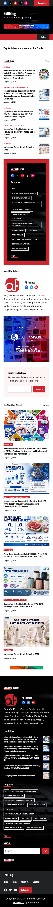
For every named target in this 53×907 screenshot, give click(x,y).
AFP (13, 189)
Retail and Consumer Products (14, 126)
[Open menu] (5, 37)
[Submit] (45, 851)
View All (46, 61)
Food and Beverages (20, 214)
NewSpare (18, 902)
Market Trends (18, 230)
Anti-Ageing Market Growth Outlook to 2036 (19, 148)
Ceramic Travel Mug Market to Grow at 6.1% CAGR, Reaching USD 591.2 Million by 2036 (19, 132)
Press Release (17, 235)
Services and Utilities (21, 244)
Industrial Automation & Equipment (22, 224)
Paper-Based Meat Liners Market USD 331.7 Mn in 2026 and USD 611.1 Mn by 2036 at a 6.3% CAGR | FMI (18, 114)
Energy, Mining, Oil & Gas (21, 209)
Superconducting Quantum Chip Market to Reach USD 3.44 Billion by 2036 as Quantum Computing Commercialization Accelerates (19, 94)
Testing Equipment (19, 248)
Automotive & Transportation (24, 193)
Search (39, 389)
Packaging (7, 108)
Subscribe (25, 889)
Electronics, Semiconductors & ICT (16, 87)
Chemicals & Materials (21, 198)
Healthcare (7, 67)
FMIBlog (10, 13)
